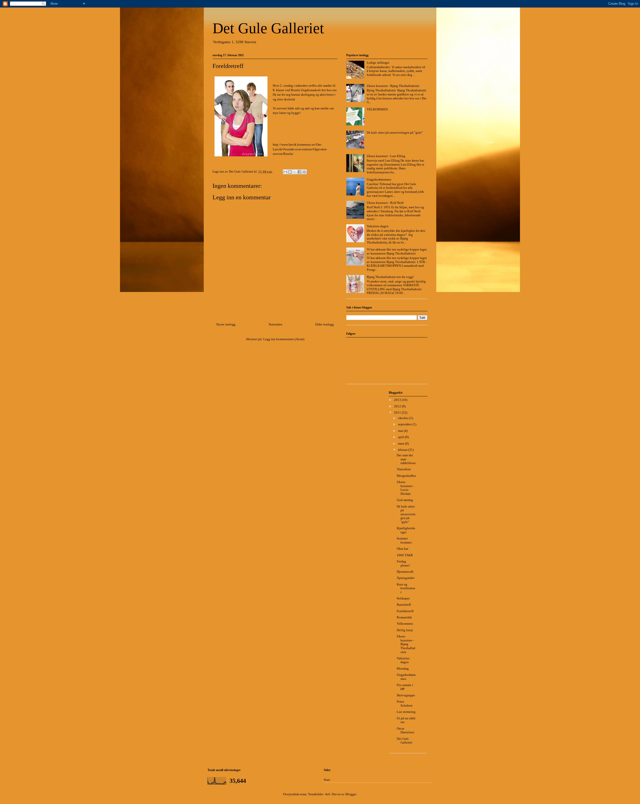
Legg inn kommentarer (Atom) (283, 339)
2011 (398, 412)
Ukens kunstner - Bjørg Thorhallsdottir (393, 86)
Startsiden (275, 324)
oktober (403, 418)
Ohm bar (402, 548)
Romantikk (404, 617)
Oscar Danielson (405, 730)
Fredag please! (403, 563)
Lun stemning (406, 712)
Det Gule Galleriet (268, 28)
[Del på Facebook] (299, 171)
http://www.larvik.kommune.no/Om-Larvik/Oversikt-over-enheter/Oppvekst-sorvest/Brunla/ (300, 149)
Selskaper (403, 598)
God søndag (405, 500)
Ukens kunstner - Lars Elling (386, 156)
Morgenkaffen (406, 476)
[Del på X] (294, 171)
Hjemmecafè (405, 571)
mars (401, 443)
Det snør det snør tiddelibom (406, 459)
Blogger (351, 794)
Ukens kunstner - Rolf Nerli (385, 203)
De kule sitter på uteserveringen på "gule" (395, 132)
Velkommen (405, 623)
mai (401, 431)
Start (327, 780)
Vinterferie (404, 469)
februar (403, 450)
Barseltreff (404, 604)
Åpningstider (405, 578)
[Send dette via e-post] (285, 171)
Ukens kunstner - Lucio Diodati (405, 488)
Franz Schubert (404, 703)
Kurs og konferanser (406, 588)
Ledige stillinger (378, 62)
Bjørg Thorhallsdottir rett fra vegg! (390, 277)
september (405, 424)
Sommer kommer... (405, 540)
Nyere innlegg (226, 324)
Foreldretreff (405, 611)
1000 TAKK (405, 555)
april (401, 437)
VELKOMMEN (377, 109)
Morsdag (403, 668)
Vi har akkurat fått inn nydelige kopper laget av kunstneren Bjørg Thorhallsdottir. (397, 251)
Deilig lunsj (405, 630)
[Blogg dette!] (290, 171)
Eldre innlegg (324, 324)
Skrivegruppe (406, 695)
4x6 (327, 794)
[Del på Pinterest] (304, 171)
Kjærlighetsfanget (406, 530)
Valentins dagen (377, 226)
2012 (398, 406)
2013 (398, 400)
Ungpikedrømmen (379, 179)
